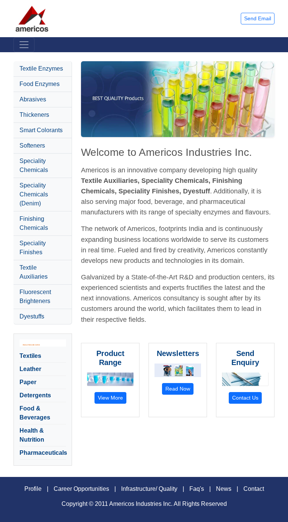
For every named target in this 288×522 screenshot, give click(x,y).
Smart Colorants (41, 130)
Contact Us (245, 398)
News (223, 489)
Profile (33, 489)
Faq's (196, 489)
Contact (253, 489)
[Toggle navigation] (24, 44)
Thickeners (34, 115)
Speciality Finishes (33, 247)
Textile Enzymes (41, 68)
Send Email (257, 18)
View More (110, 398)
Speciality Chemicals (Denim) (34, 194)
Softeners (32, 145)
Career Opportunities (81, 489)
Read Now (177, 389)
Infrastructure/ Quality (149, 489)
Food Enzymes (40, 84)
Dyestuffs (32, 316)
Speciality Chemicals (34, 165)
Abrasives (33, 99)
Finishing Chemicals (34, 223)
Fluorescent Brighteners (35, 296)
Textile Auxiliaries (34, 272)
